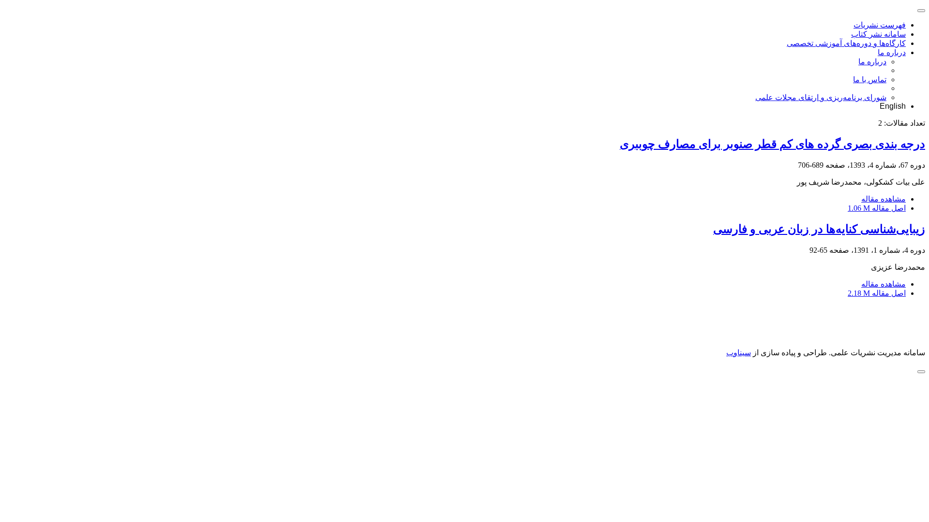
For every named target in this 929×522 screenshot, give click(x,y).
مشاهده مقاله (883, 199)
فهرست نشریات (880, 25)
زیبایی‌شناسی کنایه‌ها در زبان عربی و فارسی (819, 229)
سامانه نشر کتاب (878, 34)
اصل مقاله (877, 208)
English (893, 106)
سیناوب (738, 352)
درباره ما (892, 52)
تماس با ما (869, 79)
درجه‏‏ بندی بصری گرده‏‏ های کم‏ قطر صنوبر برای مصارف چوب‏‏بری (772, 144)
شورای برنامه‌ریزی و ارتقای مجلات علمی (820, 97)
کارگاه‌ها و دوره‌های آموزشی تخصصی (846, 43)
